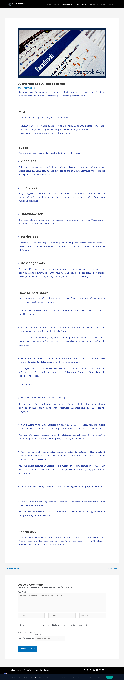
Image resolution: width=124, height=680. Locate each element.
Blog (103, 4)
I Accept (109, 677)
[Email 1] (103, 670)
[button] (71, 4)
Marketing (66, 4)
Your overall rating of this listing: (26, 632)
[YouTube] (94, 670)
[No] (122, 677)
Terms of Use (28, 670)
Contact (111, 4)
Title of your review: (26, 638)
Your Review (23, 592)
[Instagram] (88, 670)
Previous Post (12, 569)
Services (19, 670)
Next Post (113, 569)
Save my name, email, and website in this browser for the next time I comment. (53, 625)
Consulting (79, 4)
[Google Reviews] (91, 670)
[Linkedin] (97, 670)
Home (49, 4)
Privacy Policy (38, 670)
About (56, 4)
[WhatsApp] (100, 670)
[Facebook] (84, 670)
